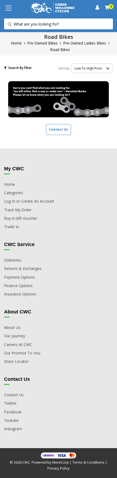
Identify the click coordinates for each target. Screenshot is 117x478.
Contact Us (58, 129)
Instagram (13, 428)
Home (16, 43)
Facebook (12, 411)
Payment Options (19, 277)
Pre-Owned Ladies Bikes (84, 43)
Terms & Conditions (88, 462)
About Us (12, 327)
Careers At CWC (18, 344)
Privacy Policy (58, 468)
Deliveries (12, 260)
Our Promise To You (22, 353)
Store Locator (16, 361)
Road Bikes (60, 49)
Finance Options (18, 285)
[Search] (107, 8)
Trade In (11, 226)
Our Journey (14, 335)
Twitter (10, 403)
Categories (13, 192)
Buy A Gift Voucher (20, 218)
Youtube (11, 420)
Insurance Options (20, 294)
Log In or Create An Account (29, 201)
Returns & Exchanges (23, 268)
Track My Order (18, 209)
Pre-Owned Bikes (42, 43)
